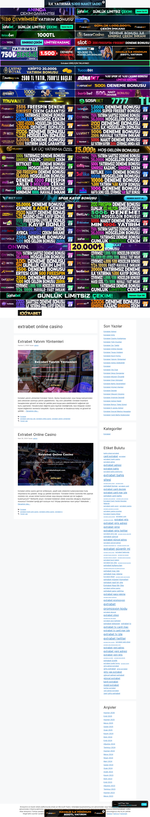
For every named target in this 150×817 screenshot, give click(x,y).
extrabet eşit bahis (108, 520)
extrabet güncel (111, 536)
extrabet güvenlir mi (117, 548)
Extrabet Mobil (109, 577)
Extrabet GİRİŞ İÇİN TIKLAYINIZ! (75, 63)
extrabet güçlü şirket (109, 552)
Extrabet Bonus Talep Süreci (115, 404)
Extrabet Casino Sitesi (112, 514)
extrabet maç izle (111, 571)
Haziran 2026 (109, 713)
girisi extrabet (122, 669)
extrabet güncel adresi (112, 543)
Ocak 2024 (108, 768)
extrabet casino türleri (109, 516)
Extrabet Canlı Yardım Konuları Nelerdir (115, 502)
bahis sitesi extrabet (111, 453)
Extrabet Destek (110, 391)
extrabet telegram (112, 623)
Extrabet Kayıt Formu (112, 356)
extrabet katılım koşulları (124, 557)
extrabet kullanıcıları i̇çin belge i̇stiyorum (114, 568)
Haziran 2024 (109, 751)
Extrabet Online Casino (37, 434)
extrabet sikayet (110, 612)
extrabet (122, 456)
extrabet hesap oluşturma (110, 555)
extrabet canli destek (115, 489)
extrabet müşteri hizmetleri (116, 579)
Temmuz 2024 (109, 747)
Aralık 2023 (108, 772)
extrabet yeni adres (114, 647)
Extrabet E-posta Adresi (113, 408)
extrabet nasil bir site (113, 582)
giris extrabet (110, 669)
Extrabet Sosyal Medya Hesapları (117, 411)
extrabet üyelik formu (112, 663)
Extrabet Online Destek (113, 349)
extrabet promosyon (114, 600)
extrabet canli (124, 486)
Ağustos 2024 (109, 744)
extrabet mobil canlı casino (29, 512)
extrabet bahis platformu (113, 472)
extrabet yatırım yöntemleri (61, 419)
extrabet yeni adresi (115, 651)
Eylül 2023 (108, 782)
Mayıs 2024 (108, 754)
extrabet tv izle (113, 634)
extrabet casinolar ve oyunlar (111, 509)
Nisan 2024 (108, 758)
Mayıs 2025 (108, 723)
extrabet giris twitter (116, 530)
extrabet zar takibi (108, 658)
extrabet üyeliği (125, 663)
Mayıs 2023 (108, 796)
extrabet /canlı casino (112, 459)
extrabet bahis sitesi (114, 477)
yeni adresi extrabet (111, 691)
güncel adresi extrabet (114, 675)
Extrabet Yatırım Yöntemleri (40, 341)
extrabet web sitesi (123, 642)
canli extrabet (111, 456)
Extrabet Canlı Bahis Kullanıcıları (117, 415)
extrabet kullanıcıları (113, 565)
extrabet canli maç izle (27, 419)
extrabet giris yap (110, 534)
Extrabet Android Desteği (114, 398)
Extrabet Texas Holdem (113, 352)
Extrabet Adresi (110, 332)
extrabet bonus (111, 486)
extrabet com (121, 516)
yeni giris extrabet (112, 693)
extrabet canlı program (122, 498)
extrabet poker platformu (110, 597)
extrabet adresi (112, 465)
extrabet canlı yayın (111, 506)
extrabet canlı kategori (109, 498)
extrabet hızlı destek (123, 555)
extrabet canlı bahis (113, 496)
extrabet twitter (115, 638)
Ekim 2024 (108, 737)
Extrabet (23, 416)
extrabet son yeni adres (110, 618)
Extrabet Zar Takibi (111, 345)
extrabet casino (125, 506)
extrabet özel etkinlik (119, 658)
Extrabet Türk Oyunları (113, 342)
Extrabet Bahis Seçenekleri (115, 384)
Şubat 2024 (108, 765)
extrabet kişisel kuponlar (124, 563)
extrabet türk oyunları (109, 642)
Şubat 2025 (108, 727)
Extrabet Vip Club (111, 370)
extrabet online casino (43, 419)
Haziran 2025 (109, 720)
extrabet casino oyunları (113, 511)
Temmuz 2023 (109, 789)
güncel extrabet (112, 678)
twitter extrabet (110, 688)
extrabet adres (109, 462)
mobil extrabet (111, 685)
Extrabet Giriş (109, 335)
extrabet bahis (111, 468)
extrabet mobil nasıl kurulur (123, 577)
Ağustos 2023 (109, 786)
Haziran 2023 (109, 793)
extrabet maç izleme (113, 574)
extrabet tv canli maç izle (117, 630)
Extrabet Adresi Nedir (112, 401)
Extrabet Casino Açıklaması (115, 338)
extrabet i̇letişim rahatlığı (110, 557)
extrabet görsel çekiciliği (124, 534)
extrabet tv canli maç (116, 626)
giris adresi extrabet (111, 666)
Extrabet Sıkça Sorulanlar (114, 373)
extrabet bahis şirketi (109, 483)
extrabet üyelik (110, 660)
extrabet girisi (112, 526)
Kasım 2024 (108, 734)
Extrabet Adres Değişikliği (114, 363)
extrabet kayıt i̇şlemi (111, 560)
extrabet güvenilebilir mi (110, 545)
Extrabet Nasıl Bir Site (114, 585)
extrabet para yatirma (114, 591)
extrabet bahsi (119, 483)
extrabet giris (121, 519)
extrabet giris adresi (115, 523)
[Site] (37, 109)
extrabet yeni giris (113, 654)
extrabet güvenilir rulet (123, 545)
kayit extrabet (111, 681)
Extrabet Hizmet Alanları (113, 387)
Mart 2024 (108, 761)
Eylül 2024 (108, 741)
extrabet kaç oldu (110, 563)
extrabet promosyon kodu (115, 606)
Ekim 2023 (108, 779)
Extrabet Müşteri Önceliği (114, 377)
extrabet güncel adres (115, 539)
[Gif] (75, 149)
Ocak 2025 (108, 730)
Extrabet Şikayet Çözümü (114, 394)
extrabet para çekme (114, 594)
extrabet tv (59, 512)
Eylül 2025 (108, 716)
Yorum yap (24, 421)
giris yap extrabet (113, 672)
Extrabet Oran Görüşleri (113, 380)
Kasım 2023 (108, 775)
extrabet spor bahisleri (112, 621)
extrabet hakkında (122, 552)
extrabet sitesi (111, 615)
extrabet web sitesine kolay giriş (112, 645)
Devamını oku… (32, 411)
